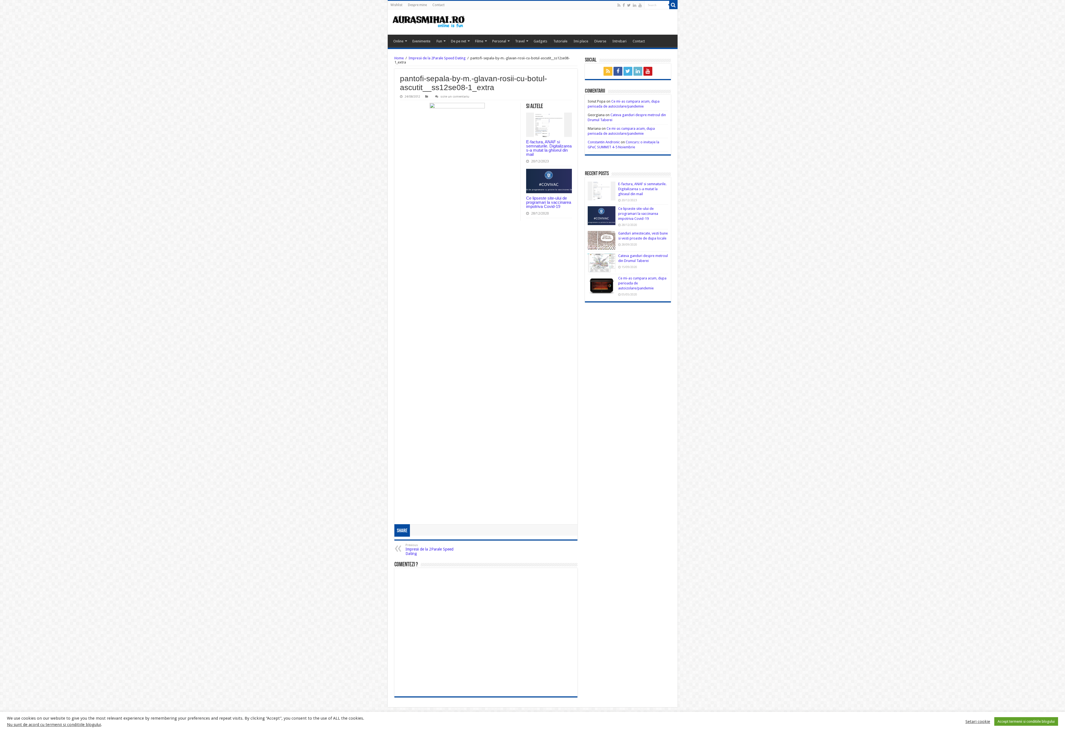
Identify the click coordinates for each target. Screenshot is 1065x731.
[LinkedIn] (634, 5)
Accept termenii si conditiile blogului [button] (1026, 721)
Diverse (600, 41)
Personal (499, 41)
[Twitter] (629, 5)
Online (398, 41)
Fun (439, 41)
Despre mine (417, 5)
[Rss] (619, 5)
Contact (438, 5)
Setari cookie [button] (977, 721)
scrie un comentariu (454, 96)
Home (399, 58)
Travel (520, 41)
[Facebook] (623, 5)
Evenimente (421, 41)
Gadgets (540, 41)
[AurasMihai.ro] (429, 22)
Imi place (581, 41)
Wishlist (396, 5)
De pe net (458, 41)
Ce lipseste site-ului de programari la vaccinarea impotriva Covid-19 (548, 202)
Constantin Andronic (604, 142)
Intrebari (619, 41)
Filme (479, 41)
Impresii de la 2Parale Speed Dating (437, 58)
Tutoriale (560, 41)
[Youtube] (640, 5)
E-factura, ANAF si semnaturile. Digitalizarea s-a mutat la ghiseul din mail (549, 148)
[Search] (673, 5)
